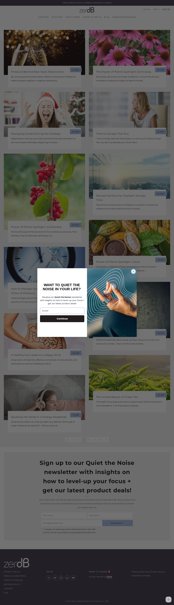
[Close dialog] (133, 271)
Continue (62, 318)
